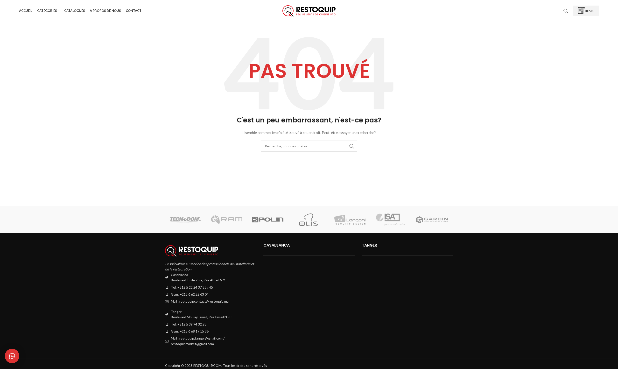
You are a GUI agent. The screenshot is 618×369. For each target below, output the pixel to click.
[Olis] (308, 220)
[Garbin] (431, 220)
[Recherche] (566, 11)
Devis (589, 10)
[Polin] (267, 220)
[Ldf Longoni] (349, 220)
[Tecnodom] (185, 220)
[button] (12, 356)
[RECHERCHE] (351, 146)
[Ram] (226, 220)
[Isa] (390, 220)
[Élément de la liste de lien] (210, 287)
